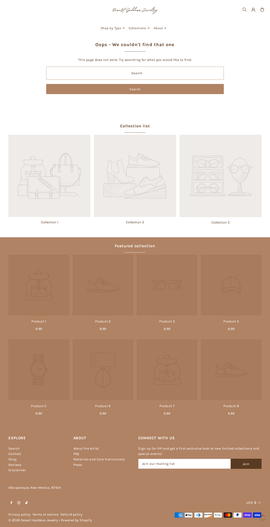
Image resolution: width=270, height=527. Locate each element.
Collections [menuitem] (137, 28)
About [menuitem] (158, 28)
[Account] (253, 10)
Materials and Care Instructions (99, 459)
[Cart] (262, 9)
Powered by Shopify (76, 520)
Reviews (15, 465)
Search (14, 448)
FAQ (76, 454)
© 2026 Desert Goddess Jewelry (33, 520)
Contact (14, 454)
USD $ (251, 503)
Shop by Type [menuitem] (111, 28)
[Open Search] (244, 9)
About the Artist (86, 448)
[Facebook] (11, 503)
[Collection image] (49, 176)
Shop (12, 459)
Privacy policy (19, 514)
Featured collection (135, 246)
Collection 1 (49, 222)
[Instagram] (18, 503)
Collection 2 (135, 222)
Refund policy (71, 514)
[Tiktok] (26, 503)
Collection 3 (220, 222)
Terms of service (45, 514)
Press (77, 465)
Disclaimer (17, 470)
